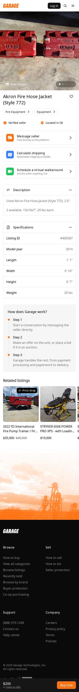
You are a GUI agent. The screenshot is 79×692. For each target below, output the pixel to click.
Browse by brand (15, 582)
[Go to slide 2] (62, 84)
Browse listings (14, 570)
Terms (50, 635)
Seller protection (58, 570)
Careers (51, 623)
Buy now (66, 685)
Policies (51, 641)
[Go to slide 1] (59, 84)
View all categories (16, 564)
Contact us (11, 629)
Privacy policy (55, 629)
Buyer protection (15, 588)
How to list (53, 564)
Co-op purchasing (16, 594)
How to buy (11, 558)
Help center (11, 635)
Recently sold (12, 576)
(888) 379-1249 (13, 623)
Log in (54, 6)
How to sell (54, 558)
